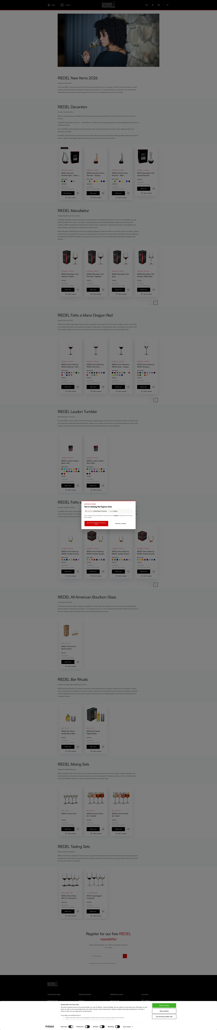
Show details (127, 1026)
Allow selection (164, 1011)
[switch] (87, 1026)
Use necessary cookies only (164, 1016)
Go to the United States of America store (96, 523)
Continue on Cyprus (120, 523)
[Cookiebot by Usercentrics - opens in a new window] (49, 1026)
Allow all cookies (164, 1005)
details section (118, 1022)
